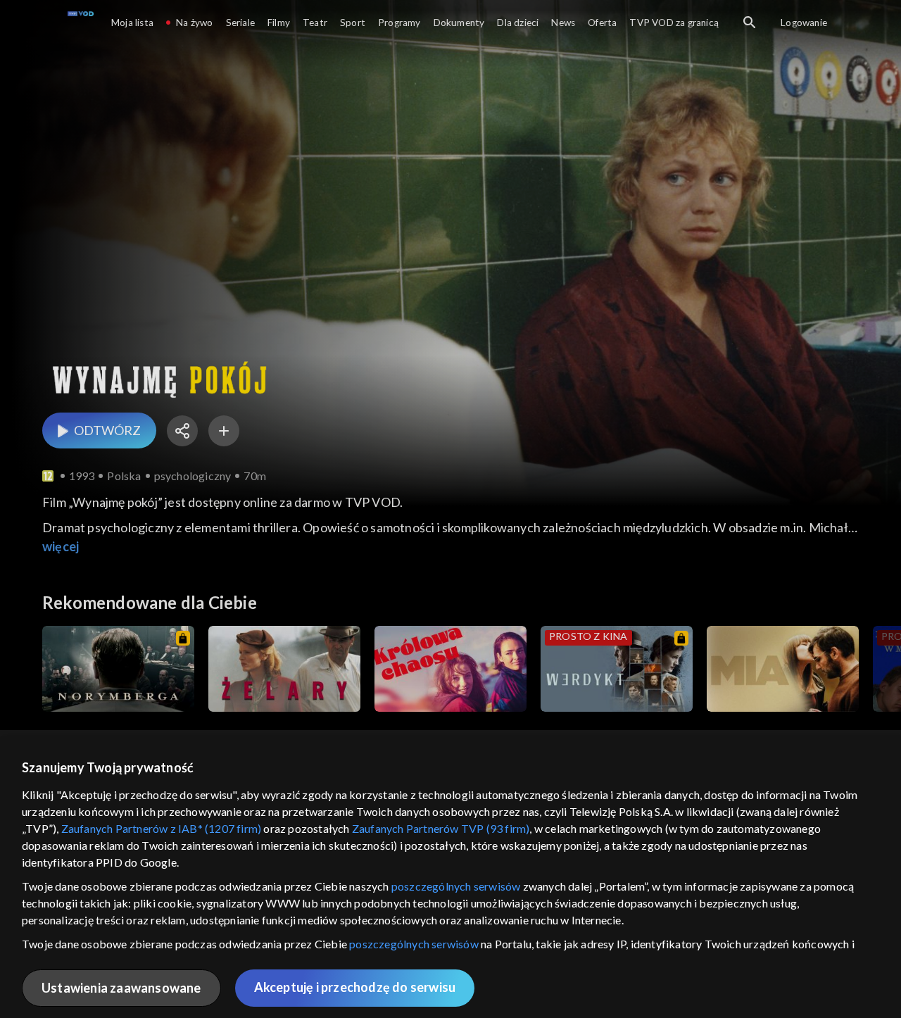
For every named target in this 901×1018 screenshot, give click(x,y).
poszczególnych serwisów (456, 886)
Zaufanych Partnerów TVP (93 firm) (441, 828)
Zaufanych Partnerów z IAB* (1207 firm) (161, 828)
